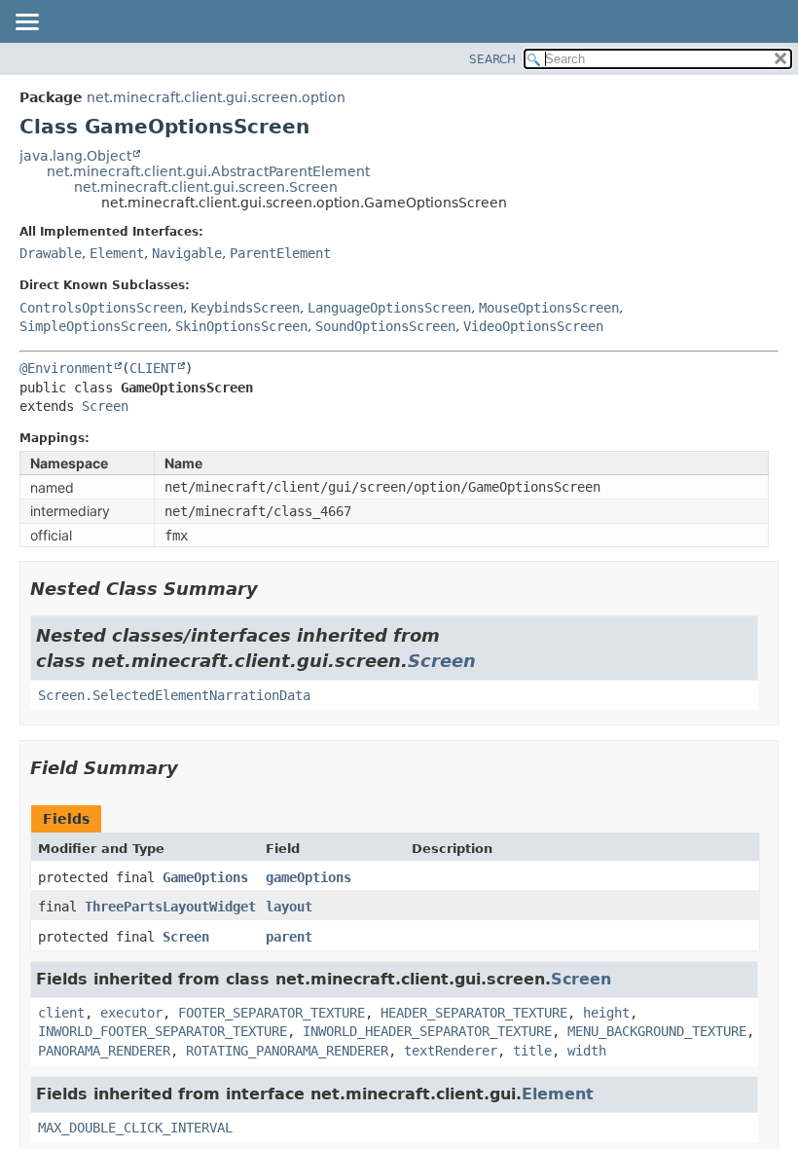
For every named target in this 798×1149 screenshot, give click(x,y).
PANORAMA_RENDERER (104, 1050)
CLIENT (152, 368)
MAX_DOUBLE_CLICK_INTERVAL (135, 1127)
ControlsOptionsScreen (101, 307)
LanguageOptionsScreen (389, 307)
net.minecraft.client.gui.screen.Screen (206, 187)
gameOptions (308, 877)
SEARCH (492, 59)
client (61, 1012)
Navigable (187, 253)
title (532, 1050)
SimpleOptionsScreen (93, 326)
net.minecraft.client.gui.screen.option (216, 97)
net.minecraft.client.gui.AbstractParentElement (208, 171)
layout (289, 906)
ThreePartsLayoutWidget (170, 906)
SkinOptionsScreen (241, 326)
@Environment (66, 368)
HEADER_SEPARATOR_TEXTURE (474, 1012)
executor (131, 1012)
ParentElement (280, 253)
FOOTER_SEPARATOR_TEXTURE (271, 1012)
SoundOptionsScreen (385, 326)
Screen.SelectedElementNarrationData (174, 695)
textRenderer (450, 1050)
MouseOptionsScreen (549, 307)
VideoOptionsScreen (533, 326)
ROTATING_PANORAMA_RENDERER (287, 1050)
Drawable (50, 253)
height (606, 1012)
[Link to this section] (271, 588)
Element (117, 253)
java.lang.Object (75, 156)
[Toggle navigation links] (26, 23)
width (586, 1050)
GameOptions (205, 877)
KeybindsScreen (245, 307)
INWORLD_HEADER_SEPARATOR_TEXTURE (427, 1031)
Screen (105, 406)
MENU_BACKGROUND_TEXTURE (656, 1031)
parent (289, 937)
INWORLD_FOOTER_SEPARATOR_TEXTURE (162, 1031)
